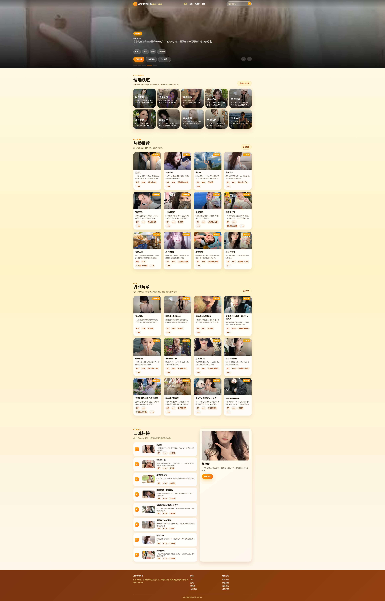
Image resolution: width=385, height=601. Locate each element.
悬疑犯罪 (225, 589)
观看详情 (207, 476)
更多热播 (246, 147)
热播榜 (197, 4)
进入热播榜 (165, 59)
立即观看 (139, 59)
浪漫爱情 (151, 59)
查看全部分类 (244, 83)
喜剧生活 (225, 586)
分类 (190, 4)
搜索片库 (246, 291)
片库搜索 (193, 589)
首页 (185, 4)
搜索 (203, 4)
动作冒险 (225, 580)
